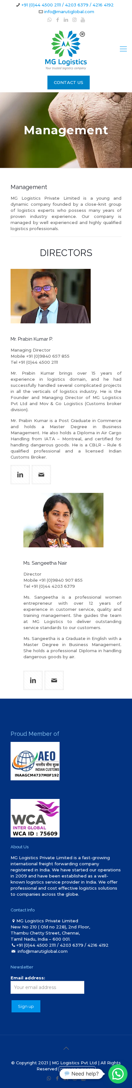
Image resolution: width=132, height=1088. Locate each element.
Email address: (28, 977)
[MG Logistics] (66, 49)
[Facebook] (57, 20)
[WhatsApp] (49, 20)
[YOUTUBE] (82, 20)
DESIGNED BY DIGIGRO (77, 1069)
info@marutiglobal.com (69, 11)
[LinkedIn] (66, 20)
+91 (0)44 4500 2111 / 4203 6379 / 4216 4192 (67, 4)
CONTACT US (68, 82)
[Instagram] (74, 20)
